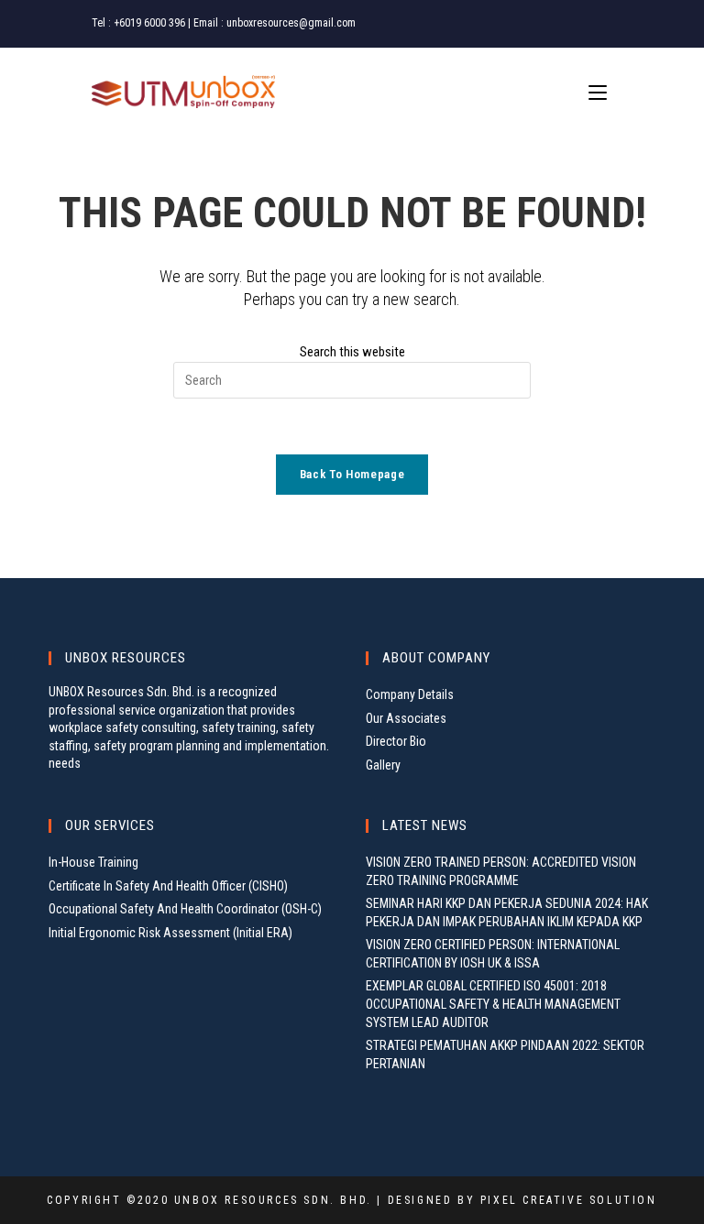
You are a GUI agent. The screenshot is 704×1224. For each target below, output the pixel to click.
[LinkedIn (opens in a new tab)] (604, 24)
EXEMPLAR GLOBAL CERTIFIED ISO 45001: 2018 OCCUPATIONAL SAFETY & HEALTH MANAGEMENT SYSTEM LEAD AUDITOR (493, 1003)
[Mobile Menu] (600, 93)
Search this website (352, 352)
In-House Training (93, 862)
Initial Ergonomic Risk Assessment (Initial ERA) (170, 932)
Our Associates (406, 718)
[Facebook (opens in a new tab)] (563, 24)
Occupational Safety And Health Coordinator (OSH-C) (185, 909)
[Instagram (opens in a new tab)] (585, 24)
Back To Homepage (352, 474)
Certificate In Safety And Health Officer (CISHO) (168, 886)
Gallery (383, 765)
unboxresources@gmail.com (291, 22)
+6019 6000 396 (149, 22)
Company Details (410, 694)
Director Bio (396, 741)
